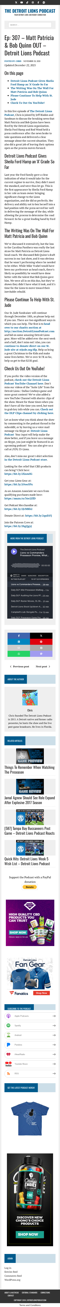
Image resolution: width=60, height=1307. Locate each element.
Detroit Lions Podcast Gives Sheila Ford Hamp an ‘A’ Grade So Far (32, 82)
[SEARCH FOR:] (30, 24)
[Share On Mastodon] (41, 654)
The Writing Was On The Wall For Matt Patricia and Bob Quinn (32, 90)
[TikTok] (27, 2)
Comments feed (13, 1275)
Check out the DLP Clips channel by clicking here (28, 411)
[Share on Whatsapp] (19, 654)
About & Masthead (11, 1292)
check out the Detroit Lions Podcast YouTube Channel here (26, 381)
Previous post (21, 666)
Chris (18, 61)
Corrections (45, 1292)
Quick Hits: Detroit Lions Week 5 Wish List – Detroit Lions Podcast (27, 861)
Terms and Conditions (30, 1305)
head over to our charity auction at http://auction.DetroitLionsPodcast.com (29, 327)
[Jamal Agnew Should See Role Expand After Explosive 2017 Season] (30, 792)
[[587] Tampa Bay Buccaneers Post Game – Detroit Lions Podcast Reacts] (30, 823)
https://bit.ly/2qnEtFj (38, 515)
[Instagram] (32, 2)
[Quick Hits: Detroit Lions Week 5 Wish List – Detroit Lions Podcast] (30, 853)
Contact (11, 1295)
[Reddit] (43, 2)
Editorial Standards (29, 1292)
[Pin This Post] (41, 642)
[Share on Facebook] (19, 636)
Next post (41, 666)
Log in (7, 1268)
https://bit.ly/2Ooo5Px (18, 484)
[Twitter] (16, 2)
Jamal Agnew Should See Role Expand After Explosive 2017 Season (29, 800)
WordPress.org (12, 1279)
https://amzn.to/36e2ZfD (20, 498)
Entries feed (11, 1271)
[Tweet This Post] (41, 636)
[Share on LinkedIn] (19, 642)
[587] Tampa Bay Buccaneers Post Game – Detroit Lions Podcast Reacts (29, 830)
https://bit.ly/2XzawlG (18, 474)
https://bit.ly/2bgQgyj (18, 526)
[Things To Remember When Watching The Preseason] (30, 762)
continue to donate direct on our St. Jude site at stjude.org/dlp (26, 347)
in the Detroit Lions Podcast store (25, 459)
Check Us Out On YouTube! (28, 103)
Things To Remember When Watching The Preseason (29, 769)
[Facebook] (38, 2)
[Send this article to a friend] (19, 648)
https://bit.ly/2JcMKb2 (18, 509)
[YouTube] (21, 2)
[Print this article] (41, 648)
